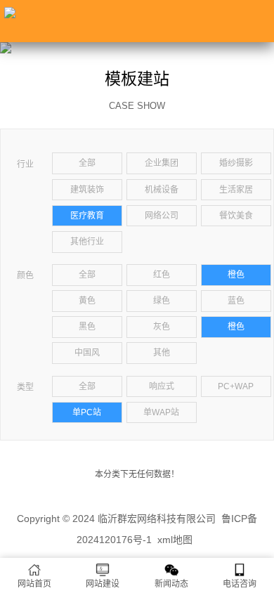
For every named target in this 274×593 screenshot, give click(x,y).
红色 (161, 275)
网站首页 (34, 584)
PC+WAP (236, 386)
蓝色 (236, 301)
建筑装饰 (87, 190)
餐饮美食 (236, 216)
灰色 (161, 327)
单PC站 (86, 412)
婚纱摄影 (236, 163)
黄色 (87, 301)
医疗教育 (87, 216)
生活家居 (236, 190)
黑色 (87, 327)
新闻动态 (171, 584)
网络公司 (161, 216)
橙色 (236, 275)
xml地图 (175, 539)
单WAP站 (161, 412)
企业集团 (161, 163)
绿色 (161, 301)
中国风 (87, 353)
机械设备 (161, 190)
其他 (161, 353)
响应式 (161, 386)
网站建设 (102, 584)
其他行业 (87, 242)
